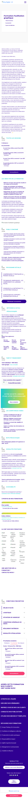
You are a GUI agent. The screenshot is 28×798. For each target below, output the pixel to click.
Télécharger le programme (14, 301)
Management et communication (10, 747)
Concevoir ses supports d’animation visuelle (11, 295)
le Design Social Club (16, 468)
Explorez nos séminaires (10, 703)
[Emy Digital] (7, 2)
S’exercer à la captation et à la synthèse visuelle (13, 289)
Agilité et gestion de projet (9, 743)
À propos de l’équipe (8, 699)
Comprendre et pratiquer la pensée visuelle (13, 275)
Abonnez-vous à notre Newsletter (14, 767)
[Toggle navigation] (25, 2)
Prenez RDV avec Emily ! (14, 383)
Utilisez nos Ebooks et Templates (13, 716)
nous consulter (14, 364)
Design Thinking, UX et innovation (10, 727)
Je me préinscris (14, 172)
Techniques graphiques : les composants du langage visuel (13, 282)
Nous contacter (14, 402)
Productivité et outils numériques (11, 735)
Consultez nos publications (11, 712)
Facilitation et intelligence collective (11, 731)
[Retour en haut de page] (14, 789)
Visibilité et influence (7, 750)
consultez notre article (19, 376)
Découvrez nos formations (11, 723)
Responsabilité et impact (8, 739)
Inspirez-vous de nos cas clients (13, 707)
